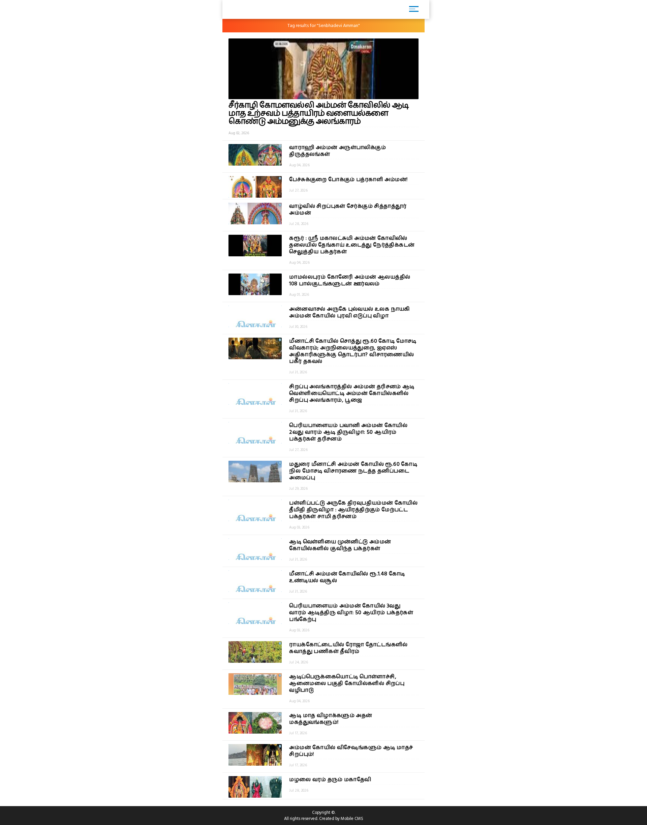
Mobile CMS (352, 819)
